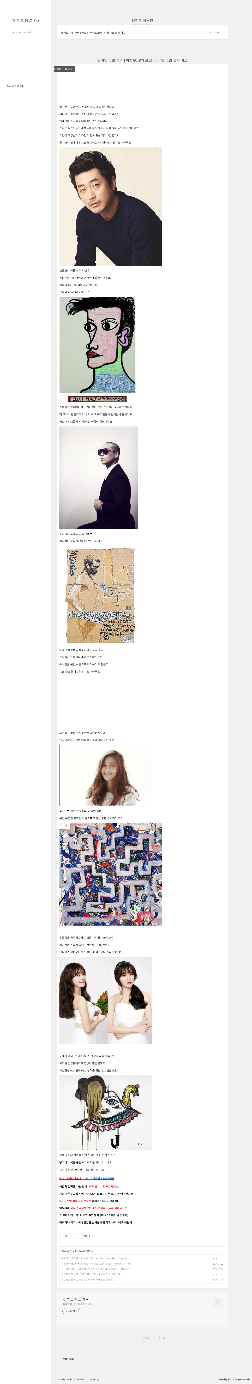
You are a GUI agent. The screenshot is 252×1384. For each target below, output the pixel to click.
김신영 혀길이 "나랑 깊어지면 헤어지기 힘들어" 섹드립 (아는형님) (93, 1269)
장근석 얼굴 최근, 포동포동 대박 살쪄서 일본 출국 (85, 1279)
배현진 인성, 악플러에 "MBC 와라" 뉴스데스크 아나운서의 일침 (92, 1258)
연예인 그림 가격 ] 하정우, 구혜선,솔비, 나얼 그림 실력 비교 (93, 32)
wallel (247, 1379)
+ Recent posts (66, 1358)
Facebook (81, 1379)
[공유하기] (70, 1236)
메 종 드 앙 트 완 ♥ (26, 20)
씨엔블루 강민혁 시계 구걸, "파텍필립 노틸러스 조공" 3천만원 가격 (94, 1263)
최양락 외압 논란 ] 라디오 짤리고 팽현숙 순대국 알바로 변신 (90, 1274)
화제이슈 (15, 86)
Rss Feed (62, 1379)
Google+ (97, 1379)
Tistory (230, 1379)
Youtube (89, 1379)
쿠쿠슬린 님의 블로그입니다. (77, 1304)
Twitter (73, 1379)
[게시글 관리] (74, 1236)
